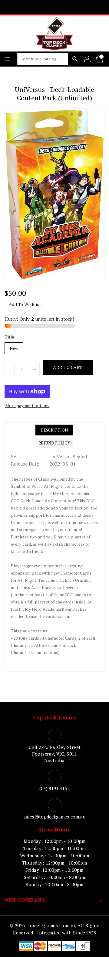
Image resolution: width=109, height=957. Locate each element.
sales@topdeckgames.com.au (55, 817)
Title (10, 337)
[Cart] (100, 59)
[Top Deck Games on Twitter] (43, 6)
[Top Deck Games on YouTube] (66, 6)
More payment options (27, 405)
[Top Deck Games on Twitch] (77, 6)
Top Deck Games (54, 717)
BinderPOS (84, 933)
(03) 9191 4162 (54, 788)
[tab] (54, 430)
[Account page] (88, 59)
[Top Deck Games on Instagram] (54, 6)
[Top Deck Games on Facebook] (31, 6)
